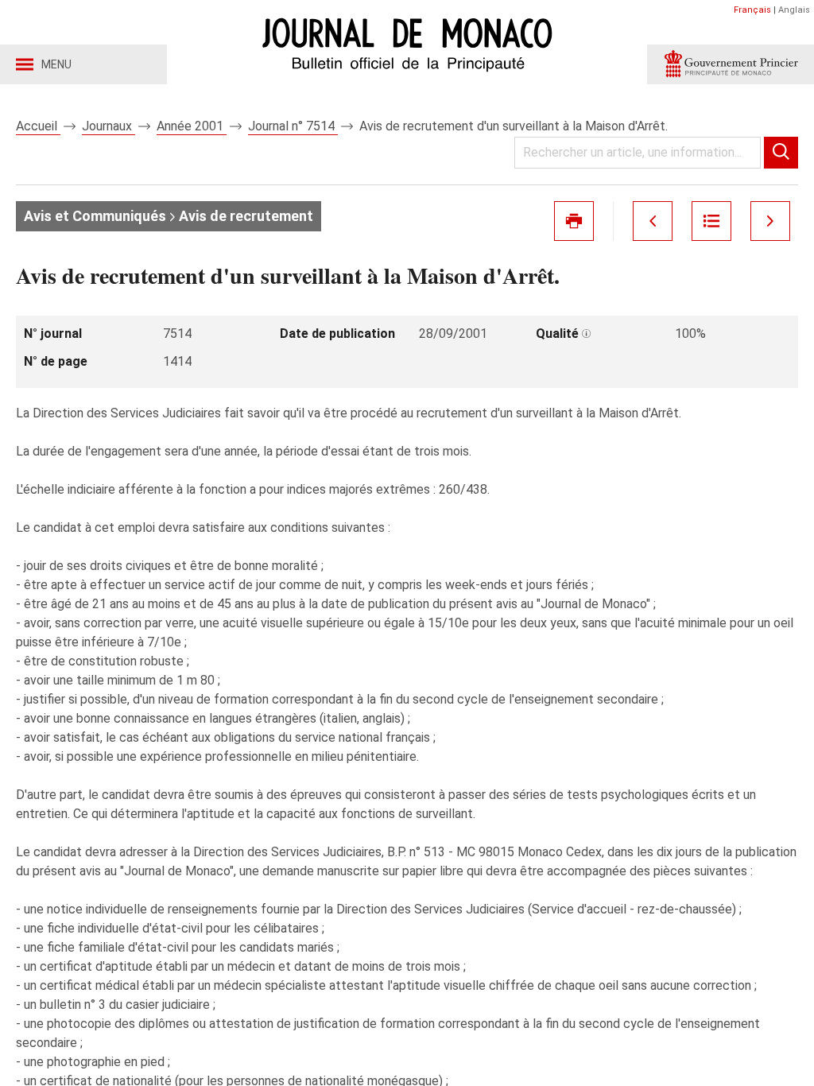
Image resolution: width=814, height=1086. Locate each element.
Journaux (108, 126)
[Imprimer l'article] (574, 221)
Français (752, 10)
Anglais (794, 10)
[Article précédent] (653, 221)
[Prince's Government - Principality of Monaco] (730, 64)
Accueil (38, 126)
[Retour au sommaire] (711, 221)
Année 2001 (192, 126)
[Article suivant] (770, 221)
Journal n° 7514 (293, 126)
